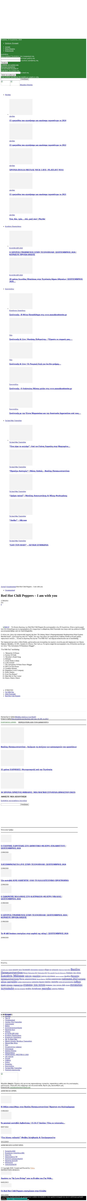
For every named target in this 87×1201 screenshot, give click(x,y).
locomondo (26, 970)
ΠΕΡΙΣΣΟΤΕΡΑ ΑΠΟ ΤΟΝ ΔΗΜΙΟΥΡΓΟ (33, 722)
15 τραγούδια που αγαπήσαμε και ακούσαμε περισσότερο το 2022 (37, 145)
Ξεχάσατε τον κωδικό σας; (10, 65)
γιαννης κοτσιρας (60, 976)
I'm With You (9, 692)
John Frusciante (10, 694)
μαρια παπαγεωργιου (24, 982)
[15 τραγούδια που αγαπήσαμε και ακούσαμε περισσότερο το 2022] (20, 139)
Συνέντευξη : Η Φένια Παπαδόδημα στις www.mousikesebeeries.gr (38, 315)
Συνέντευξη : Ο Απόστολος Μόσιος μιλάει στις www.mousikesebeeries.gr (40, 388)
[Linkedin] (35, 611)
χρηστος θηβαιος (58, 989)
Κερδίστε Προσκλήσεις (13, 1035)
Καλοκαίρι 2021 (33, 973)
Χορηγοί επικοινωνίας (12, 1070)
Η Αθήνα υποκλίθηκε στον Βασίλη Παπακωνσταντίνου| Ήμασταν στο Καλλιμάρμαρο (38, 1107)
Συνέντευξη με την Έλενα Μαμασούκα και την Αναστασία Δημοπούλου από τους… (45, 413)
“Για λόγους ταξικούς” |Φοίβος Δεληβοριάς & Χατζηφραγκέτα (28, 1137)
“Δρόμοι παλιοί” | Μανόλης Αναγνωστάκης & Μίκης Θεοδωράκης (38, 496)
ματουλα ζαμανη (38, 982)
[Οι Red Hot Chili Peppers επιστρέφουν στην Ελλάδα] (6, 1187)
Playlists (8, 95)
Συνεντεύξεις (9, 289)
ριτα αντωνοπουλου (66, 982)
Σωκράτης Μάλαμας (12, 975)
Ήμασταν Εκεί (10, 1030)
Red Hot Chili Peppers (12, 696)
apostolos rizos (4, 969)
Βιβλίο (7, 1026)
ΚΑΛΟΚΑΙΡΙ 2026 (16, 248)
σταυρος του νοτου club (55, 985)
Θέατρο (25, 973)
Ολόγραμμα (9, 1049)
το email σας (24, 73)
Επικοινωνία (9, 51)
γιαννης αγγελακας (48, 976)
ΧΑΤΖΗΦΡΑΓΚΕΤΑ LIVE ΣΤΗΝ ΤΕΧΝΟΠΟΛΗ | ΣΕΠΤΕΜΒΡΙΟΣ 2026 (33, 864)
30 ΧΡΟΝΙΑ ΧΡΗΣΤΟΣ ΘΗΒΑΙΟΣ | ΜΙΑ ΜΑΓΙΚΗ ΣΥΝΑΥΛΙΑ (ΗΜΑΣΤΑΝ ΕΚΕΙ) (38, 792)
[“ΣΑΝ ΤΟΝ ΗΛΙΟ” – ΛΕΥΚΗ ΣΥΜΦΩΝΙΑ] (20, 539)
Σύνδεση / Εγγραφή (11, 43)
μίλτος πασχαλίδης (9, 981)
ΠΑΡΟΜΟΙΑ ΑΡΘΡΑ (8, 722)
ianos (20, 970)
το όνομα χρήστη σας (27, 58)
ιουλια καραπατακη (54, 979)
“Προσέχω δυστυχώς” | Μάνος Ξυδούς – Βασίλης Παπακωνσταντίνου (39, 471)
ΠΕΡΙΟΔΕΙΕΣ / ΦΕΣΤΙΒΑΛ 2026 (17, 1054)
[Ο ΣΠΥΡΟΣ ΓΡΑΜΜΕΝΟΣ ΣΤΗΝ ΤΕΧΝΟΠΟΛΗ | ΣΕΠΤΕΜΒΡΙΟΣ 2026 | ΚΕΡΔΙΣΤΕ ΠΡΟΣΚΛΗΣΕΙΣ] (20, 246)
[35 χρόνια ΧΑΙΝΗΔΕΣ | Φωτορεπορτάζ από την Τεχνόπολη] (12, 765)
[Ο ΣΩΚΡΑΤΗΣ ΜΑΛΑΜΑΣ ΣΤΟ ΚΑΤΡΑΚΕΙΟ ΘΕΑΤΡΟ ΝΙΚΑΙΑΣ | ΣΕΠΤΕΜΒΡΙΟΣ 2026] (6, 892)
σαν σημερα (9, 1056)
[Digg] (43, 611)
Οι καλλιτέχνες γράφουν (13, 1047)
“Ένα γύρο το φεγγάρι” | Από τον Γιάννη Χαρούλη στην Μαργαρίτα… (39, 446)
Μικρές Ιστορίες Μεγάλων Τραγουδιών (18, 1041)
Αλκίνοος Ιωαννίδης (64, 970)
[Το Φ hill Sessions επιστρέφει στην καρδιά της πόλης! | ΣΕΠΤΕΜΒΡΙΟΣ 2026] (6, 929)
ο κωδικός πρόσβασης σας (29, 60)
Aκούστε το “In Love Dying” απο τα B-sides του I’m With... (27, 1178)
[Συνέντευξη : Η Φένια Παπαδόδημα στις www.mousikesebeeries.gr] (20, 308)
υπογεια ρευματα (19, 989)
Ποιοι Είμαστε (10, 49)
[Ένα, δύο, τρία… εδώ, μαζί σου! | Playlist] (20, 213)
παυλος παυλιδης (52, 982)
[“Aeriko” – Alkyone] (20, 514)
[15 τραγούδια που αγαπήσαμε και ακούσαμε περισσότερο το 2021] (20, 188)
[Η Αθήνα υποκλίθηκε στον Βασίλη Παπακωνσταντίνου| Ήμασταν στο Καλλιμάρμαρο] (6, 1103)
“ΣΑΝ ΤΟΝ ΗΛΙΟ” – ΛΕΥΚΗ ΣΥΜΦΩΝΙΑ (28, 545)
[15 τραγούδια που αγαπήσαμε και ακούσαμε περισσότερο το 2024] (20, 114)
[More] (51, 611)
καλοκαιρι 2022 (70, 978)
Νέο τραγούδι (51, 973)
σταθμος (8, 1060)
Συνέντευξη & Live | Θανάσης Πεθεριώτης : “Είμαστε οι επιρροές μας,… (40, 339)
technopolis (55, 970)
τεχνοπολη (7, 988)
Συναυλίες (8, 1064)
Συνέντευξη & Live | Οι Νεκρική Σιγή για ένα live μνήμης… (35, 364)
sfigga (46, 969)
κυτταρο (82, 979)
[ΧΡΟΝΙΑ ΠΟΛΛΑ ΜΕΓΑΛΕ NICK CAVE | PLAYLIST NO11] (20, 164)
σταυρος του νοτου (34, 984)
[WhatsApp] (28, 611)
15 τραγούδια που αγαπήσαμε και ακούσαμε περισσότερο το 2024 (37, 120)
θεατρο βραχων (41, 979)
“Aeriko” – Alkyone (18, 520)
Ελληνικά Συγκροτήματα (13, 1028)
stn (50, 970)
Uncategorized (11, 587)
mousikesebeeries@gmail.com (20, 1087)
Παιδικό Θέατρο (10, 1051)
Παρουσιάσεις (10, 1053)
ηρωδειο (67, 976)
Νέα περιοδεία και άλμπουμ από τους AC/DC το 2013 (30, 719)
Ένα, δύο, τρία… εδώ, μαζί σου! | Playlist (27, 219)
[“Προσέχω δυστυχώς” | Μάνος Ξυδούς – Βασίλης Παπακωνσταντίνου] (20, 465)
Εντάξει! (10, 1199)
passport (41, 970)
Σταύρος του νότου (73, 973)
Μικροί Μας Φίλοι (11, 1043)
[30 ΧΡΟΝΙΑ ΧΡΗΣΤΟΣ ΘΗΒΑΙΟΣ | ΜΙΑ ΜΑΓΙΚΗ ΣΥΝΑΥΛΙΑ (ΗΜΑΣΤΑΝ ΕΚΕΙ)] (12, 788)
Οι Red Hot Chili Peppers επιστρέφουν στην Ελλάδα (23, 1191)
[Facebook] (4, 611)
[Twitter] (12, 611)
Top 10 (7, 1018)
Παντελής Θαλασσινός (60, 973)
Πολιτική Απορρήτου (8, 67)
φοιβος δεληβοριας (33, 988)
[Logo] (5, 85)
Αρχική (7, 47)
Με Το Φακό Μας (11, 1039)
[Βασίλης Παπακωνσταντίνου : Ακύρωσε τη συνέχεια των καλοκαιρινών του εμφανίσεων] (12, 743)
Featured (8, 1014)
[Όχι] (28, 1199)
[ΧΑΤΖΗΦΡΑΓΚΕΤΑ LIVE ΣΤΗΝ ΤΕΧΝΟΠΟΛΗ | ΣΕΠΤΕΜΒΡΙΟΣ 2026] (6, 860)
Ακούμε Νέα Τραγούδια (13, 1022)
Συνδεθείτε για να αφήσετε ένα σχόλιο (14, 801)
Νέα (10, 335)
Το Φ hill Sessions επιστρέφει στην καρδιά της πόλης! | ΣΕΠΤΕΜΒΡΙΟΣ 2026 (34, 933)
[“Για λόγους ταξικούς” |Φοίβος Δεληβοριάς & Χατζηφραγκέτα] (6, 1133)
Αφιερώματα (9, 1024)
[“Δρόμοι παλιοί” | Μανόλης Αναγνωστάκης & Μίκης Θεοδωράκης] (20, 489)
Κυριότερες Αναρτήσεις (17, 310)
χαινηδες (46, 988)
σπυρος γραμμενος (14, 985)
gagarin (10, 970)
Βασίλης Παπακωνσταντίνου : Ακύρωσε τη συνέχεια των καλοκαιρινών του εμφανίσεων (39, 747)
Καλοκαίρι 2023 (42, 973)
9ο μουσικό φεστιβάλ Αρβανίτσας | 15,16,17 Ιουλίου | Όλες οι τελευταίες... (33, 1123)
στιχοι (68, 985)
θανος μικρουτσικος (27, 979)
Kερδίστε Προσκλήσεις (13, 226)
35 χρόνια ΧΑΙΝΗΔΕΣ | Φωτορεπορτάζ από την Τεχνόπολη (26, 769)
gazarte (15, 970)
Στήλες (7, 1062)
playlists (12, 116)
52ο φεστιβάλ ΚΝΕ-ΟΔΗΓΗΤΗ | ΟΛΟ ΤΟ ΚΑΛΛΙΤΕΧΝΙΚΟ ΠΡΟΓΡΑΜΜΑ (35, 880)
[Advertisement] (43, 563)
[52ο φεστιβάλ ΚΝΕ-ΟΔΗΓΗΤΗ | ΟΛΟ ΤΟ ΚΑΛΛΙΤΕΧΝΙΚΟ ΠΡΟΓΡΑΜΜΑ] (6, 876)
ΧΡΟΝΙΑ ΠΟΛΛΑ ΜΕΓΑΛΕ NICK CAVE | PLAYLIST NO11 (36, 170)
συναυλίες (76, 984)
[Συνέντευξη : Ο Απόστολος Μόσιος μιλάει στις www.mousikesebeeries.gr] (20, 382)
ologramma (34, 970)
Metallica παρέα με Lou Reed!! (25, 717)
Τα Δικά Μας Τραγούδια (13, 420)
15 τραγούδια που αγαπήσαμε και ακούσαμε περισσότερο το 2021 (37, 194)
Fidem (32, 1168)
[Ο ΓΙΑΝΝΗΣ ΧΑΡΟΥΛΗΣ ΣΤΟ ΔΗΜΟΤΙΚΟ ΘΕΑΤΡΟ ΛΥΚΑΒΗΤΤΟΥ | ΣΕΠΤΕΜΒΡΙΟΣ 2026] (6, 842)
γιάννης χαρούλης (33, 976)
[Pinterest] (20, 611)
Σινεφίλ (7, 1058)
